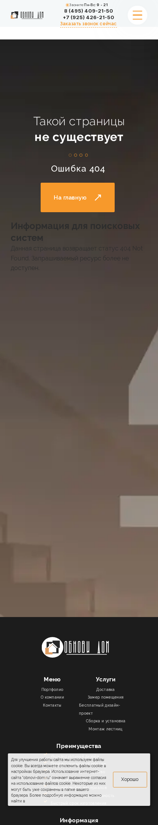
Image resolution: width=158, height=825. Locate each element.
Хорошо (129, 779)
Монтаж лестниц (105, 729)
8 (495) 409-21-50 (88, 11)
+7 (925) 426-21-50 (88, 17)
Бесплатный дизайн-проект (99, 709)
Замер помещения (106, 697)
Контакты (52, 705)
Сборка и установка (106, 721)
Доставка (105, 689)
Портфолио (52, 689)
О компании (52, 697)
